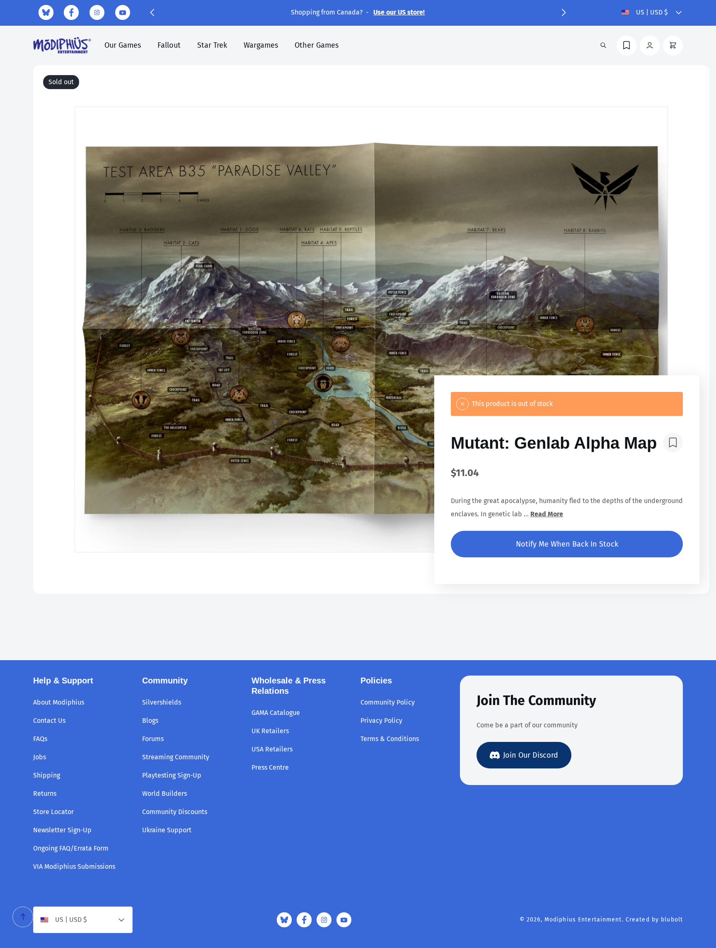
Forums (153, 739)
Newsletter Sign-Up (62, 830)
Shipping (46, 775)
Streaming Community (175, 757)
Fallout (169, 45)
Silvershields (161, 702)
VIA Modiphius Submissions (74, 866)
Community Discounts (174, 812)
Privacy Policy (381, 720)
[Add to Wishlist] (673, 442)
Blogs (150, 720)
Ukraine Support (166, 830)
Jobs (39, 757)
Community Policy (387, 702)
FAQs (40, 739)
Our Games (122, 45)
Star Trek (212, 45)
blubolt (672, 919)
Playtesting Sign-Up (171, 775)
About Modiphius (58, 702)
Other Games (317, 45)
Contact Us (49, 720)
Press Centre (270, 767)
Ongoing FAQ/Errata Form (71, 848)
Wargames (261, 45)
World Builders (164, 793)
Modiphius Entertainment (583, 919)
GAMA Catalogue (276, 713)
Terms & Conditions (389, 739)
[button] (152, 12)
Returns (44, 793)
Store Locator (53, 812)
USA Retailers (272, 749)
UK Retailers (270, 731)
